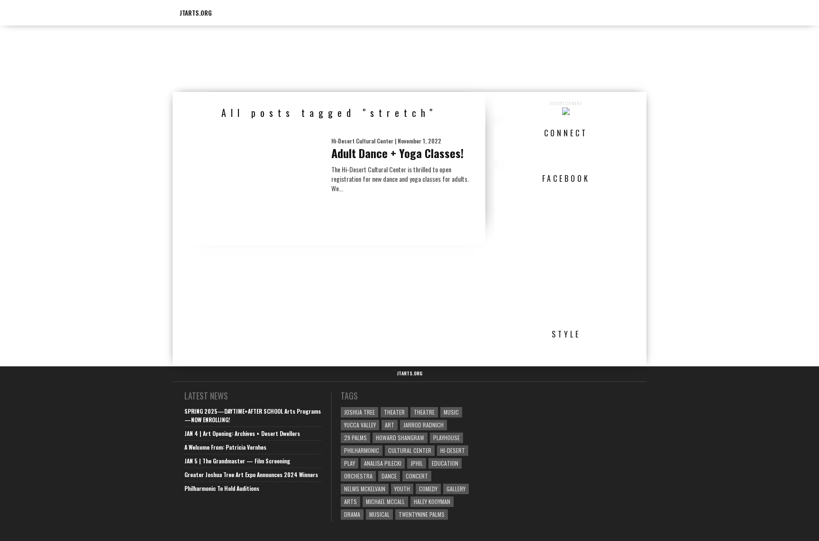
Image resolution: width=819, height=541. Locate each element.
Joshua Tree (359, 412)
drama (352, 514)
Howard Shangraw (400, 438)
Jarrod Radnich (423, 425)
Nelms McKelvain (364, 489)
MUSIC (451, 412)
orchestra (358, 476)
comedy (428, 489)
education (445, 463)
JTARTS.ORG (196, 13)
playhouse (446, 438)
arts (350, 501)
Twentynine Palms (422, 514)
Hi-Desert (452, 450)
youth (402, 489)
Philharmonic (361, 450)
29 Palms (355, 438)
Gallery (455, 489)
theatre (424, 412)
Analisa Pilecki (382, 463)
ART (389, 425)
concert (417, 476)
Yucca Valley (360, 425)
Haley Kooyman (432, 501)
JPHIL (416, 463)
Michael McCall (385, 501)
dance (389, 476)
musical (379, 514)
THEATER (394, 412)
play (349, 463)
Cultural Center (409, 450)
